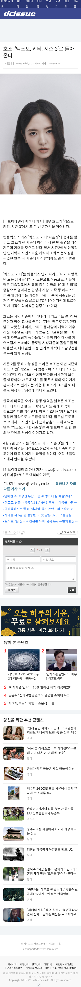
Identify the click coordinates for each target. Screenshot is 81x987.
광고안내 (36, 964)
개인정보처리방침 (64, 964)
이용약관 (48, 964)
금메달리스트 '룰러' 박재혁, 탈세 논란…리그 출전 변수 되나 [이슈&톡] (40, 509)
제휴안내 (24, 964)
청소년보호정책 (14, 967)
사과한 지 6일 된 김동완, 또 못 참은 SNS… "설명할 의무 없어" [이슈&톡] (40, 515)
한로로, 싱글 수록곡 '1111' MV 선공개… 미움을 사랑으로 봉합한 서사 (41, 503)
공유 (22, 532)
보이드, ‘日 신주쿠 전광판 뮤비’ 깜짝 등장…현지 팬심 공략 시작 (40, 522)
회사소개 (12, 964)
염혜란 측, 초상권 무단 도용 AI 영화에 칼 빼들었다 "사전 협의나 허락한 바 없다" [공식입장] (39, 496)
